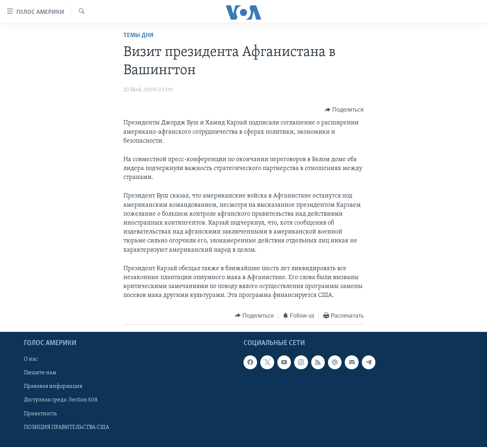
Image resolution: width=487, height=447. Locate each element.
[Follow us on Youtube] (284, 362)
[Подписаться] (351, 362)
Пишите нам (40, 373)
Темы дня (138, 35)
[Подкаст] (335, 362)
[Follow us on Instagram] (301, 362)
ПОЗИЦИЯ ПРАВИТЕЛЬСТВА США (66, 427)
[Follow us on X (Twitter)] (267, 362)
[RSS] (318, 362)
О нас (31, 359)
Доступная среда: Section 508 (61, 400)
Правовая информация (53, 386)
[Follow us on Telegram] (368, 362)
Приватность (40, 414)
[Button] (344, 109)
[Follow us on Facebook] (250, 362)
